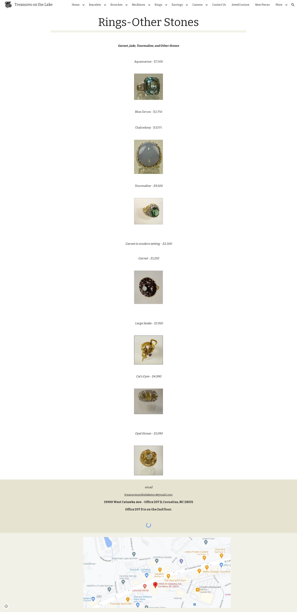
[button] (293, 5)
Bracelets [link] (95, 4)
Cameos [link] (197, 4)
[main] (148, 24)
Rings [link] (158, 4)
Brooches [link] (117, 4)
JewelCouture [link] (240, 4)
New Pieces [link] (262, 4)
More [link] (279, 4)
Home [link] (76, 4)
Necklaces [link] (138, 4)
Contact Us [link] (219, 4)
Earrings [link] (177, 4)
